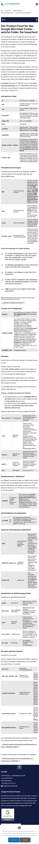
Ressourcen (8, 10)
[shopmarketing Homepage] (10, 4)
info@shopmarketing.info (10, 786)
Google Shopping (17, 10)
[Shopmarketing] (1, 10)
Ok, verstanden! (14, 840)
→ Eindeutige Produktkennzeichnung (12, 302)
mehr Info (25, 840)
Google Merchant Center (7, 12)
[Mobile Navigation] (37, 4)
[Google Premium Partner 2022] (19, 814)
